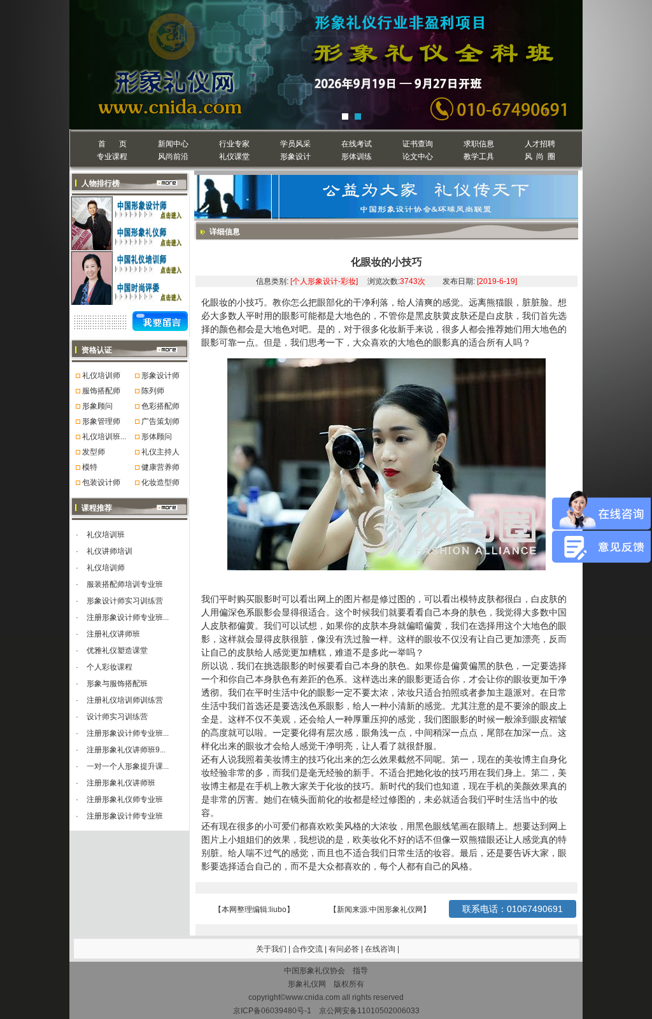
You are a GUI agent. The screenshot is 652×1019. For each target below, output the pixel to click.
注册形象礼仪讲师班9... (126, 749)
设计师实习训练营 (117, 716)
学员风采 (295, 143)
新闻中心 (173, 143)
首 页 (112, 143)
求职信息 (479, 143)
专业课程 (112, 156)
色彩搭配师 (160, 406)
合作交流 (308, 949)
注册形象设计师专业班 (125, 816)
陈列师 (152, 390)
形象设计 (295, 156)
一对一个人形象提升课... (128, 766)
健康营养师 (160, 467)
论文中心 (417, 156)
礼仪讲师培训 (109, 551)
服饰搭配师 (101, 390)
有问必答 (345, 949)
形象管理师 (101, 421)
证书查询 (417, 143)
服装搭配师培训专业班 (125, 584)
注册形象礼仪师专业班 (125, 799)
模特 (89, 467)
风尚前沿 (173, 156)
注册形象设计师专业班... (128, 617)
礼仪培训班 (106, 534)
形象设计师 (160, 375)
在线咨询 (381, 949)
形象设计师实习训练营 (125, 600)
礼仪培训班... (104, 436)
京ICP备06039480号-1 (272, 1010)
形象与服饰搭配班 (117, 683)
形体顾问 (156, 436)
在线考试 (356, 143)
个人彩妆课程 (109, 667)
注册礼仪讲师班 (113, 633)
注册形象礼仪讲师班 (121, 782)
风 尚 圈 (540, 156)
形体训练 (356, 156)
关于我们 (271, 949)
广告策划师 (160, 421)
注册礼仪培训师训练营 (125, 700)
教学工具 (479, 156)
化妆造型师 (160, 482)
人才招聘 (540, 143)
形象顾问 (97, 406)
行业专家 (234, 143)
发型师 (93, 451)
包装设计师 (101, 482)
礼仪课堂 (234, 156)
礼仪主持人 (160, 451)
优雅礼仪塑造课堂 (117, 650)
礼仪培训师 (101, 375)
